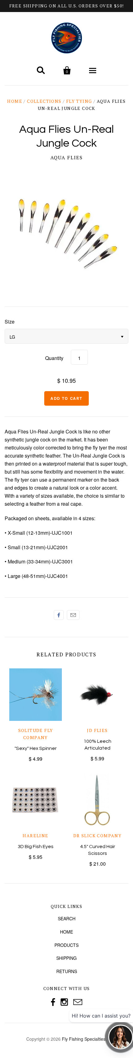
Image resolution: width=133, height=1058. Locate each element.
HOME (66, 932)
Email (73, 615)
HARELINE (35, 835)
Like (59, 615)
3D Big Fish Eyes (36, 846)
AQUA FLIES (66, 157)
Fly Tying (79, 101)
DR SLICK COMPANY (97, 835)
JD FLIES (97, 730)
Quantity (54, 358)
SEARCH (66, 918)
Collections (44, 101)
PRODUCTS (66, 945)
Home (14, 101)
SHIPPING (66, 958)
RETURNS (66, 971)
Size (10, 321)
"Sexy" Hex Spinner (36, 748)
